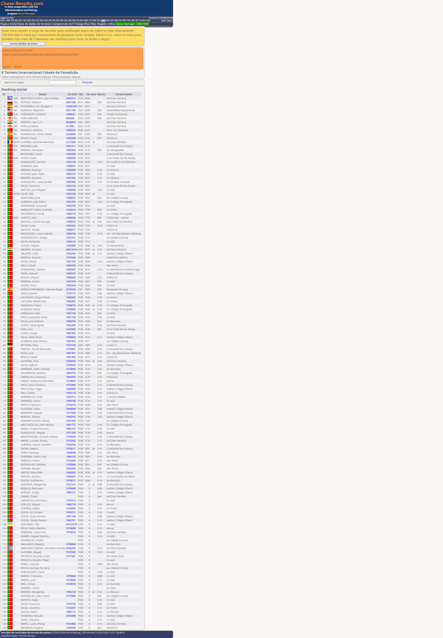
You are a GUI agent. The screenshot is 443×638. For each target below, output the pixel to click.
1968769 (71, 321)
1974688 (71, 528)
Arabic (3, 21)
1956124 (71, 392)
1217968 (71, 142)
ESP (50, 21)
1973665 (71, 580)
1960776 (71, 213)
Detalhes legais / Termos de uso (18, 635)
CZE (37, 21)
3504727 (71, 98)
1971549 (71, 412)
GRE (69, 21)
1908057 (71, 197)
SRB (116, 21)
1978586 (71, 464)
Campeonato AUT (63, 23)
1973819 (71, 532)
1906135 (71, 241)
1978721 (71, 512)
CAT (24, 21)
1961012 (71, 396)
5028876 (71, 122)
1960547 (71, 269)
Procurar (87, 82)
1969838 (71, 408)
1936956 (71, 627)
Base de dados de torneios (34, 23)
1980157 (71, 492)
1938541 (71, 166)
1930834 (71, 189)
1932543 (71, 193)
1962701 (71, 520)
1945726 (71, 313)
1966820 (71, 277)
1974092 (71, 508)
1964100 (71, 456)
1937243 (71, 420)
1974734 (71, 603)
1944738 (71, 400)
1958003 (71, 337)
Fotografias (82, 23)
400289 (70, 118)
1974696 (71, 369)
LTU (90, 21)
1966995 (71, 297)
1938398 (71, 170)
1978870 (71, 584)
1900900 (71, 158)
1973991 (71, 349)
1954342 (71, 225)
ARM (8, 21)
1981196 (71, 516)
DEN (41, 21)
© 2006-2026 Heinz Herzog (65, 632)
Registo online (106, 23)
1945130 (71, 162)
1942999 (71, 154)
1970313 (71, 500)
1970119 (71, 293)
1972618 (71, 404)
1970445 (71, 385)
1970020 (71, 436)
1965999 (71, 468)
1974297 (71, 607)
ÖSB (139, 23)
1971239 (71, 432)
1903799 (71, 205)
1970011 (71, 448)
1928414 (71, 209)
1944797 (71, 416)
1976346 (71, 615)
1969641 (71, 476)
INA (74, 21)
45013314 (71, 249)
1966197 (71, 174)
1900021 (71, 114)
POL (99, 21)
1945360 (71, 181)
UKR (132, 21)
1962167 (71, 428)
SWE (124, 21)
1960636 (71, 452)
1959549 (71, 365)
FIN (57, 21)
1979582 (71, 552)
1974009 (71, 381)
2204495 (71, 134)
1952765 (71, 201)
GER (65, 21)
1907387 (71, 333)
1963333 (71, 377)
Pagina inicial (8, 23)
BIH (16, 21)
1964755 (71, 373)
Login (163, 21)
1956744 (71, 233)
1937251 (71, 237)
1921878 (71, 281)
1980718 (71, 504)
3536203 (71, 548)
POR (103, 21)
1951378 (71, 261)
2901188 (71, 102)
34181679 (71, 524)
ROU (107, 21)
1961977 (71, 353)
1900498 (71, 138)
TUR (128, 21)
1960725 (71, 592)
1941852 (71, 177)
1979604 (71, 576)
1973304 (71, 460)
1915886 (71, 595)
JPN (81, 21)
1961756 (71, 317)
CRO (33, 21)
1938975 (71, 221)
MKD (86, 21)
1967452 (71, 341)
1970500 (71, 257)
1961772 (71, 424)
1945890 (71, 245)
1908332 (71, 130)
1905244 (71, 285)
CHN (29, 21)
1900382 (71, 150)
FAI (54, 21)
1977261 (71, 556)
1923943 (71, 329)
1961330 (71, 357)
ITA (78, 21)
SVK (120, 21)
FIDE (145, 23)
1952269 (71, 325)
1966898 (71, 388)
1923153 (71, 185)
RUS (112, 21)
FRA (61, 21)
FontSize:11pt (144, 21)
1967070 (71, 273)
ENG (46, 21)
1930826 (71, 361)
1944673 (71, 305)
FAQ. (93, 23)
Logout (169, 21)
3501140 (71, 110)
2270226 (71, 289)
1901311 (71, 146)
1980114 (71, 611)
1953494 (71, 253)
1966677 (71, 229)
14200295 (71, 106)
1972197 (71, 484)
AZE (12, 21)
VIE (136, 21)
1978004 (71, 544)
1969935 (71, 472)
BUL (20, 21)
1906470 (71, 265)
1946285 (71, 301)
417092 (70, 126)
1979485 (71, 488)
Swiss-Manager (125, 23)
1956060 (71, 309)
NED (94, 21)
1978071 (71, 480)
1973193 (71, 345)
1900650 (71, 217)
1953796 (71, 444)
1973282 (71, 440)
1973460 (71, 623)
